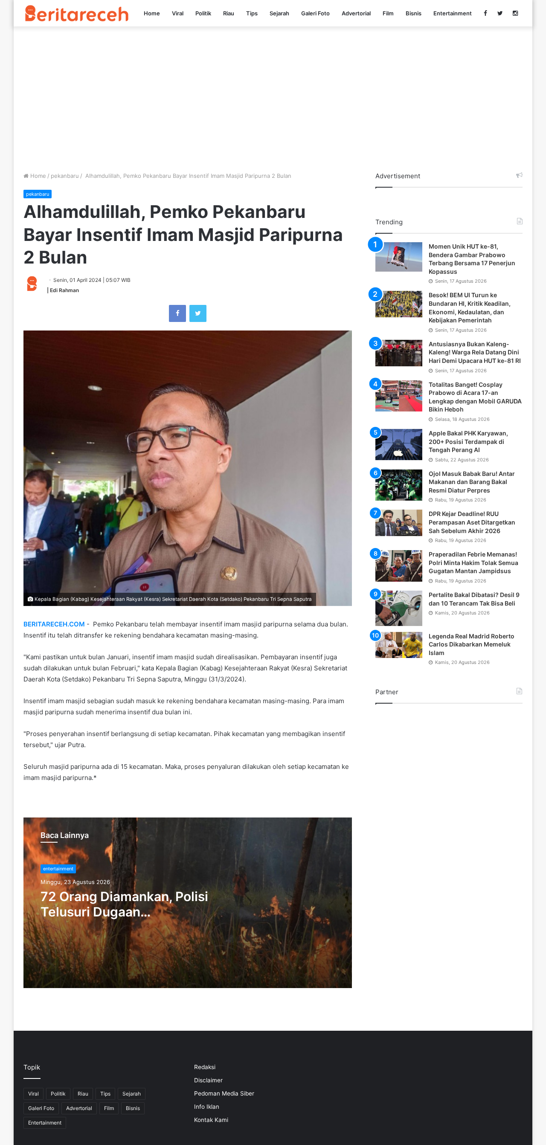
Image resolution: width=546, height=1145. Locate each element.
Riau (228, 13)
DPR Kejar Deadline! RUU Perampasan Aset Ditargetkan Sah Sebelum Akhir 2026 (472, 522)
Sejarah (279, 13)
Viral (177, 13)
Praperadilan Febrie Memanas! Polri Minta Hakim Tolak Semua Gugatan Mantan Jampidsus (473, 562)
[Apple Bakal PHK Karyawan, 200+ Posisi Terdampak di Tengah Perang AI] (398, 444)
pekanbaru (65, 175)
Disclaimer (208, 1080)
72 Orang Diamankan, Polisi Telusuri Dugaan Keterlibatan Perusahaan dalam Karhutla (124, 904)
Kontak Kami (211, 1119)
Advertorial (356, 13)
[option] (187, 902)
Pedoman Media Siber (224, 1093)
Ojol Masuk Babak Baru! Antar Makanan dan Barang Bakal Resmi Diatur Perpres (472, 482)
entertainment (58, 869)
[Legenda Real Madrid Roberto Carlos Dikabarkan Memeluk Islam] (398, 645)
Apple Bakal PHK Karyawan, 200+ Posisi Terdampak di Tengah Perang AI (468, 441)
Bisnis (413, 13)
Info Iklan (206, 1106)
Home (152, 13)
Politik (203, 13)
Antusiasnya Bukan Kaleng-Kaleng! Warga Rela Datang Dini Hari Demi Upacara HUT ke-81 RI (475, 352)
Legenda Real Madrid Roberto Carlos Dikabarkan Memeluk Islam (471, 644)
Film (388, 13)
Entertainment (452, 13)
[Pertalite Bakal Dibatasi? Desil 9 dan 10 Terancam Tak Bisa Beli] (398, 608)
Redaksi (204, 1067)
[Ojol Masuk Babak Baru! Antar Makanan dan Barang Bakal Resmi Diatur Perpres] (398, 485)
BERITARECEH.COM (54, 624)
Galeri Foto (315, 13)
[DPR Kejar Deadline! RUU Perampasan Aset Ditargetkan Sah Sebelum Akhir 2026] (398, 523)
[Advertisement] (273, 99)
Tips (252, 13)
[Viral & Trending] (76, 13)
